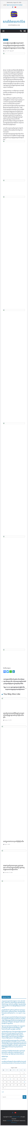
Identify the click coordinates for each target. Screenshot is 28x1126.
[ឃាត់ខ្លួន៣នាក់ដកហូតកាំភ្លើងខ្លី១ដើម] (14, 727)
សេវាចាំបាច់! (4, 1059)
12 (10, 1079)
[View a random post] (24, 31)
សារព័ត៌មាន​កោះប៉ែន (14, 21)
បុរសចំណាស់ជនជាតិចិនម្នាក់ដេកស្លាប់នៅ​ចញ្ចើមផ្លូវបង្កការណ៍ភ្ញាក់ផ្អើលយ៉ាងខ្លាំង (13, 715)
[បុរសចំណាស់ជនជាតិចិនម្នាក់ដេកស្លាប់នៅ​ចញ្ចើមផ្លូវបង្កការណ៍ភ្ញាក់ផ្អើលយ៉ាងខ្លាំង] (14, 698)
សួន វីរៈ (12, 50)
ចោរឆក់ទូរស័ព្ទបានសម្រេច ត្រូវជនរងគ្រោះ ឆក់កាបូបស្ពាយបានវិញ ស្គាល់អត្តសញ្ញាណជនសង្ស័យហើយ (14, 867)
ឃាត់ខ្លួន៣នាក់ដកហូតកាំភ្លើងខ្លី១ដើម (13, 841)
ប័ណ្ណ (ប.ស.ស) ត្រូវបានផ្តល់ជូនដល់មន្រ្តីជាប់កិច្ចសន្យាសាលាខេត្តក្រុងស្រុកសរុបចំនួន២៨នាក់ (14, 688)
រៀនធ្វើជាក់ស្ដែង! (5, 1056)
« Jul (3, 1092)
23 (24, 1082)
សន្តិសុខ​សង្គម (6, 39)
